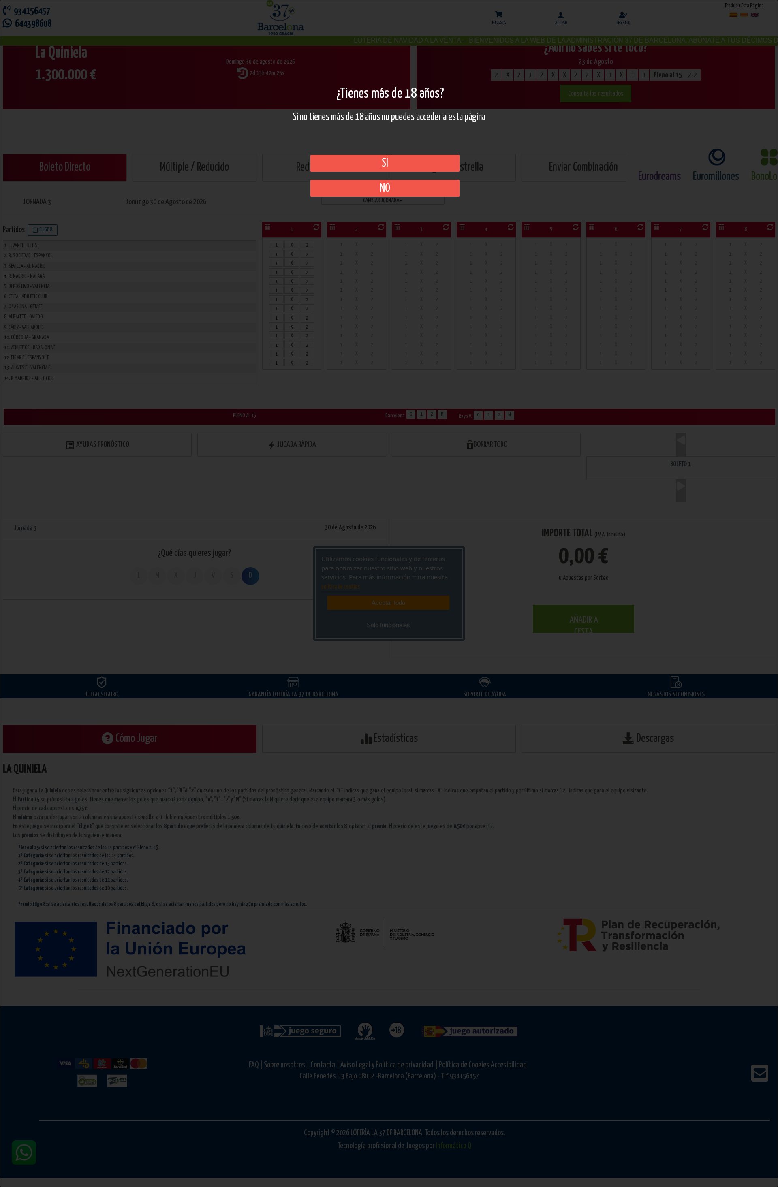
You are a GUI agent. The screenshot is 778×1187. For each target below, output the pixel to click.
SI (385, 163)
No (385, 188)
